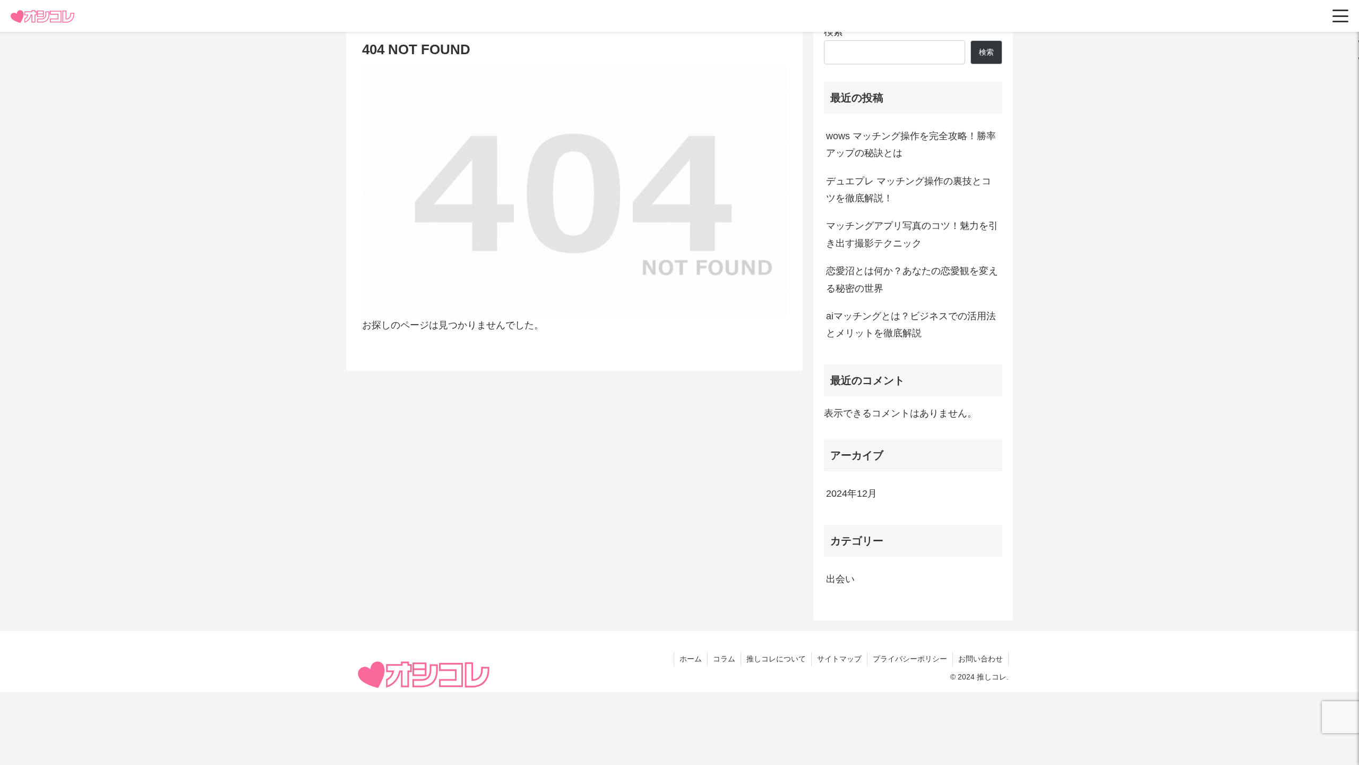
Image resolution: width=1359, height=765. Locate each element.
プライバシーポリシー (910, 658)
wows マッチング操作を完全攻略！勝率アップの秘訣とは (911, 144)
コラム (724, 658)
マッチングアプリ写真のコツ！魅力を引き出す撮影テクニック (912, 234)
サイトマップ (839, 658)
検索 (833, 32)
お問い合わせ (980, 658)
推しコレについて (776, 658)
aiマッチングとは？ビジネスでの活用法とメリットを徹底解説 (911, 324)
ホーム (691, 658)
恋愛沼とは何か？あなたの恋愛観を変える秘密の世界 (912, 279)
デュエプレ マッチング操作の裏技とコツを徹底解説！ (908, 189)
